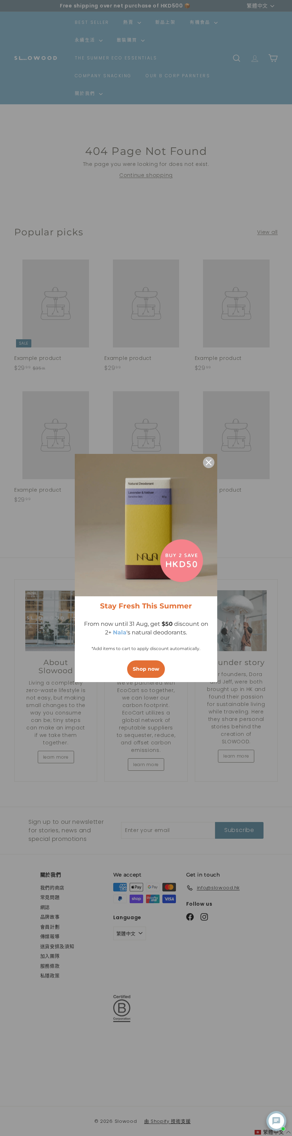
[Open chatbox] (276, 1121)
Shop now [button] (146, 669)
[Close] (208, 462)
